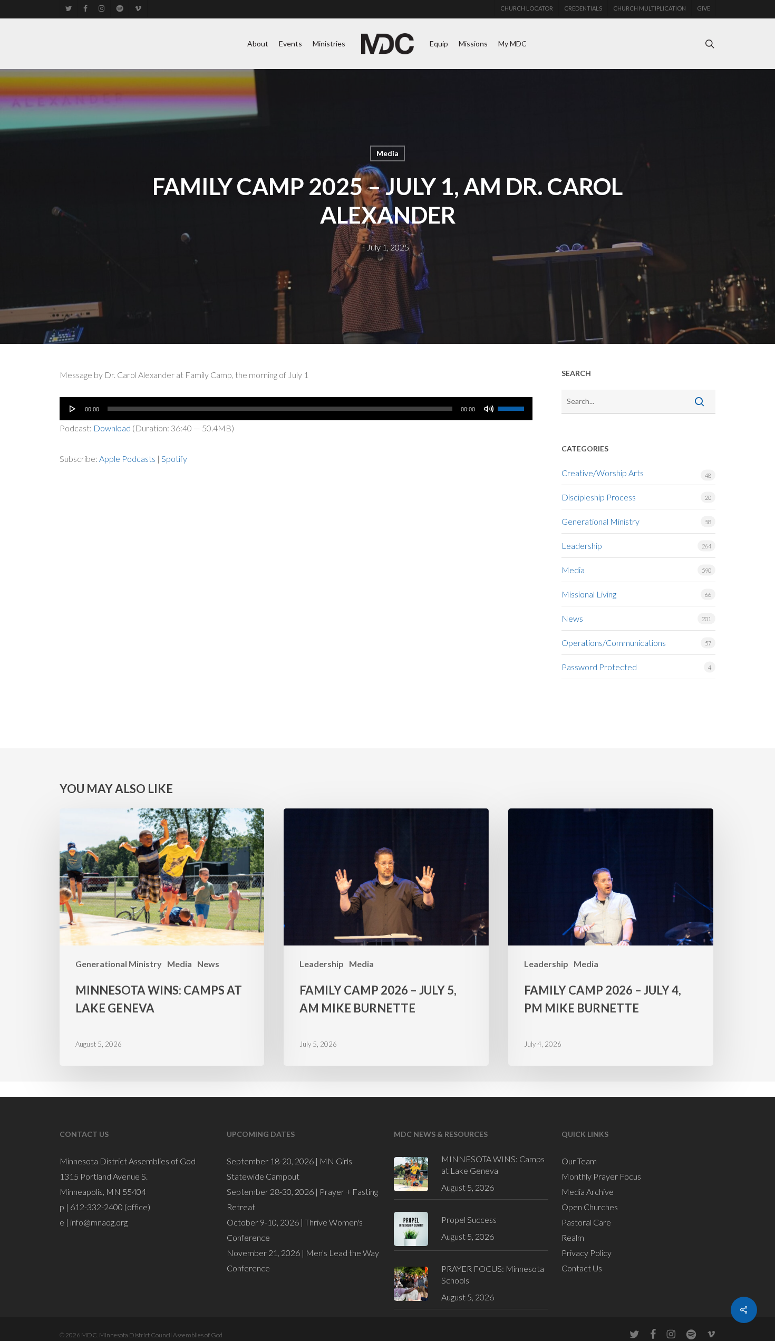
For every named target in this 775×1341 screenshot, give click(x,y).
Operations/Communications (613, 643)
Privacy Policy (586, 1253)
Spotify (174, 459)
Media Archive (587, 1191)
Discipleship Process (598, 497)
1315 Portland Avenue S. (104, 1176)
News (572, 618)
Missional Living (588, 594)
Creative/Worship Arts (602, 473)
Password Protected (599, 667)
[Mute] (488, 408)
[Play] (73, 408)
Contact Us (581, 1268)
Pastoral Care (586, 1222)
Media (387, 153)
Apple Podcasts (127, 459)
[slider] (512, 405)
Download (112, 428)
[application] (296, 408)
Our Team (579, 1161)
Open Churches (589, 1207)
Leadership (581, 546)
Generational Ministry (600, 521)
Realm (572, 1237)
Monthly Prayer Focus (601, 1176)
